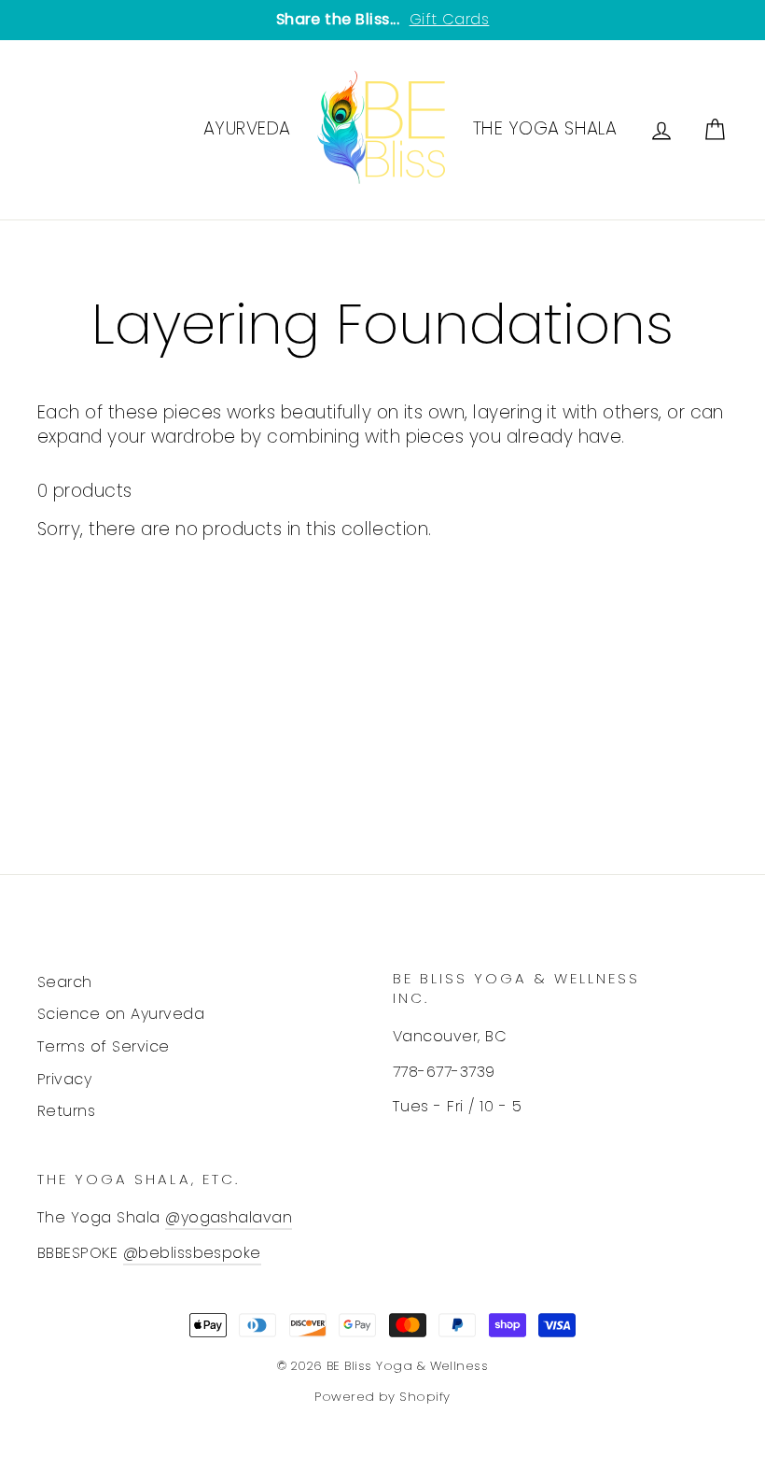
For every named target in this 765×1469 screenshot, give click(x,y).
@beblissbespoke (192, 1253)
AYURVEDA (247, 128)
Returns (66, 1111)
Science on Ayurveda (120, 1013)
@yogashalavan (228, 1217)
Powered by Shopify (382, 1396)
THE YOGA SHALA (545, 128)
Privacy (64, 1079)
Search (64, 982)
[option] (382, 20)
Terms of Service (103, 1046)
